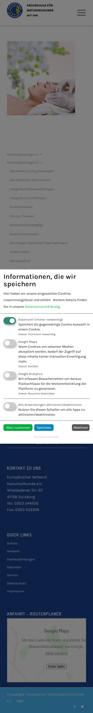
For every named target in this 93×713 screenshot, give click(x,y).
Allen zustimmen (18, 427)
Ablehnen (80, 427)
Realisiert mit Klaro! (46, 436)
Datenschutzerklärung (42, 306)
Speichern (44, 427)
